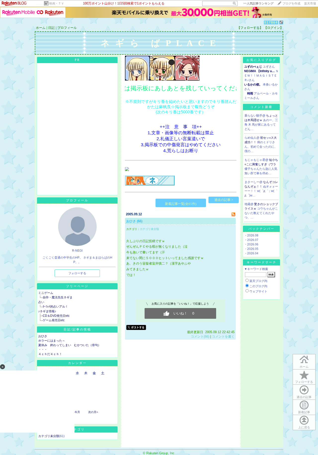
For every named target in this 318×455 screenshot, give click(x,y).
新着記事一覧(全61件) (180, 204)
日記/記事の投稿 (77, 329)
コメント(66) (200, 336)
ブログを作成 (291, 3)
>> (258, 3)
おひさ (42, 336)
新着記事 (304, 412)
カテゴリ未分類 (48, 436)
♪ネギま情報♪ (47, 311)
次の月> (93, 411)
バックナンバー (261, 228)
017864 (271, 22)
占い (41, 302)
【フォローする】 (250, 28)
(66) (139, 221)
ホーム (40, 28)
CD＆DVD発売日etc (56, 316)
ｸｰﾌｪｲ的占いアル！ (55, 306)
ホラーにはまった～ (51, 340)
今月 (77, 411)
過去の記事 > (223, 200)
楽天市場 (310, 3)
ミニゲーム (45, 293)
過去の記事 (304, 397)
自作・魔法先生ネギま (58, 297)
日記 (51, 28)
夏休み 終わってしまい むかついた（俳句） (69, 345)
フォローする (77, 273)
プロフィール (67, 28)
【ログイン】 (273, 28)
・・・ (42, 349)
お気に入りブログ (261, 60)
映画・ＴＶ (56, 3)
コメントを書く (223, 336)
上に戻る (304, 427)
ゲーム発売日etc (54, 320)
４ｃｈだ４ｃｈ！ (50, 354)
